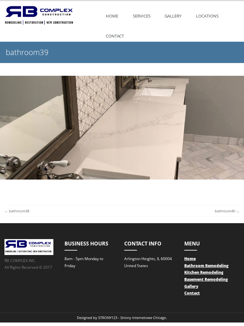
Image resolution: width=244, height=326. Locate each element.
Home (112, 16)
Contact (115, 36)
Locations (207, 16)
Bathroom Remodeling (206, 265)
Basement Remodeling (206, 279)
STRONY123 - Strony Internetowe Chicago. (132, 317)
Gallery (173, 16)
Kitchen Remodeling (203, 272)
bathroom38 (19, 211)
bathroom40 (225, 211)
